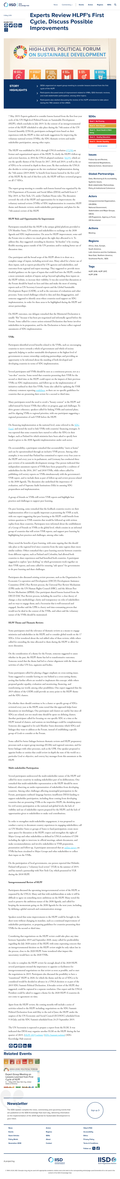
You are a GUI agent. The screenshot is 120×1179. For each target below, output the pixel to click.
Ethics (85, 1136)
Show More (102, 146)
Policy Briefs (13, 1139)
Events (81, 5)
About (48, 1139)
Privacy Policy (88, 1139)
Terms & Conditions (90, 1143)
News (56, 5)
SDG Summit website (55, 1035)
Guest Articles (13, 1136)
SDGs (109, 5)
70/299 (67, 157)
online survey (70, 847)
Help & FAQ (87, 1128)
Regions (100, 5)
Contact (49, 1143)
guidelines (40, 390)
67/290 (69, 150)
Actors (90, 5)
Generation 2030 (14, 1143)
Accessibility (88, 1132)
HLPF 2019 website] (34, 1035)
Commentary (66, 5)
